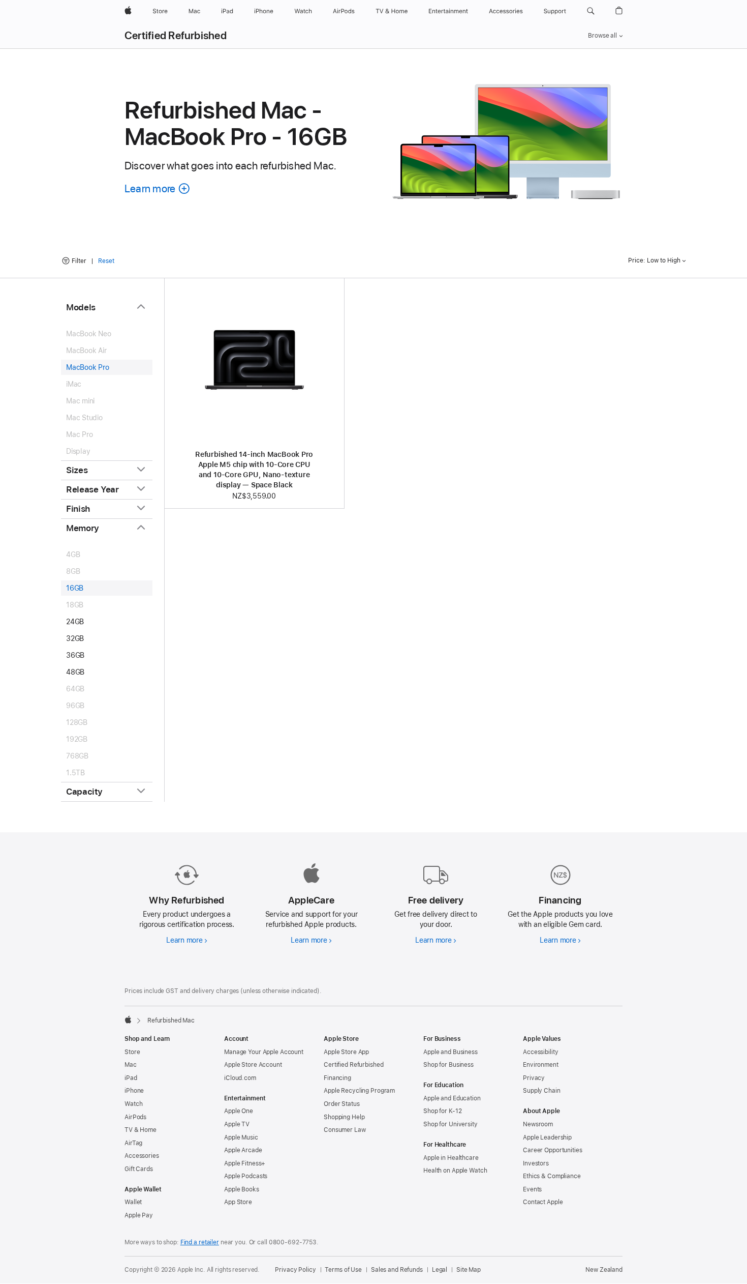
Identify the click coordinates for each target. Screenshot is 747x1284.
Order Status (342, 1103)
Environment (540, 1064)
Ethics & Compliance (552, 1176)
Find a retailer (199, 1242)
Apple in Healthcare (451, 1157)
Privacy (534, 1078)
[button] (591, 11)
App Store (238, 1202)
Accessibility (540, 1052)
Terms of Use (343, 1269)
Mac (130, 1064)
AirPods (135, 1117)
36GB (75, 655)
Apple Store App (346, 1052)
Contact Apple (543, 1202)
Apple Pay (138, 1215)
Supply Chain (542, 1090)
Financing (337, 1078)
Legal (439, 1269)
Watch (133, 1103)
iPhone (134, 1090)
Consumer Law (345, 1129)
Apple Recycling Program (359, 1090)
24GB (75, 622)
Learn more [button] (157, 188)
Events (532, 1189)
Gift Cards (138, 1169)
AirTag (133, 1143)
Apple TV (237, 1124)
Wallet (133, 1202)
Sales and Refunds (397, 1269)
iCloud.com (240, 1078)
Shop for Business (448, 1064)
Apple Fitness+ (244, 1163)
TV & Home (140, 1129)
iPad (130, 1078)
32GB (75, 638)
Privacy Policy (295, 1269)
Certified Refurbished (175, 36)
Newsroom (538, 1124)
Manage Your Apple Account (263, 1052)
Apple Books (241, 1189)
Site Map (468, 1269)
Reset (106, 261)
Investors (536, 1163)
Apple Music (241, 1137)
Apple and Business (450, 1052)
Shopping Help (344, 1117)
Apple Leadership (547, 1137)
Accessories (141, 1155)
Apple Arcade (243, 1150)
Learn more (186, 940)
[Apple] (128, 1019)
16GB (74, 588)
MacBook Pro (87, 367)
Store (132, 1052)
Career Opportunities (552, 1150)
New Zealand (603, 1269)
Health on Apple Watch (455, 1170)
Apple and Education (452, 1098)
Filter (79, 261)
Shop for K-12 (442, 1111)
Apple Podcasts (245, 1176)
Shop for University (450, 1124)
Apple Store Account (253, 1064)
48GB (75, 672)
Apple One (238, 1111)
